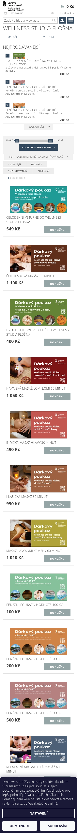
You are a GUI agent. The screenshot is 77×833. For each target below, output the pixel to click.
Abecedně (43, 170)
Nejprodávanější (18, 170)
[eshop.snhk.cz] (13, 5)
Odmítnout (20, 826)
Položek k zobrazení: (38, 147)
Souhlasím (57, 826)
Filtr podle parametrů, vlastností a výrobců (36, 156)
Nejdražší (36, 164)
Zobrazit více (36, 126)
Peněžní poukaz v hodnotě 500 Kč (31, 87)
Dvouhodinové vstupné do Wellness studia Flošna (33, 62)
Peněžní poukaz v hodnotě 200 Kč (31, 110)
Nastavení (38, 813)
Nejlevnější (14, 164)
